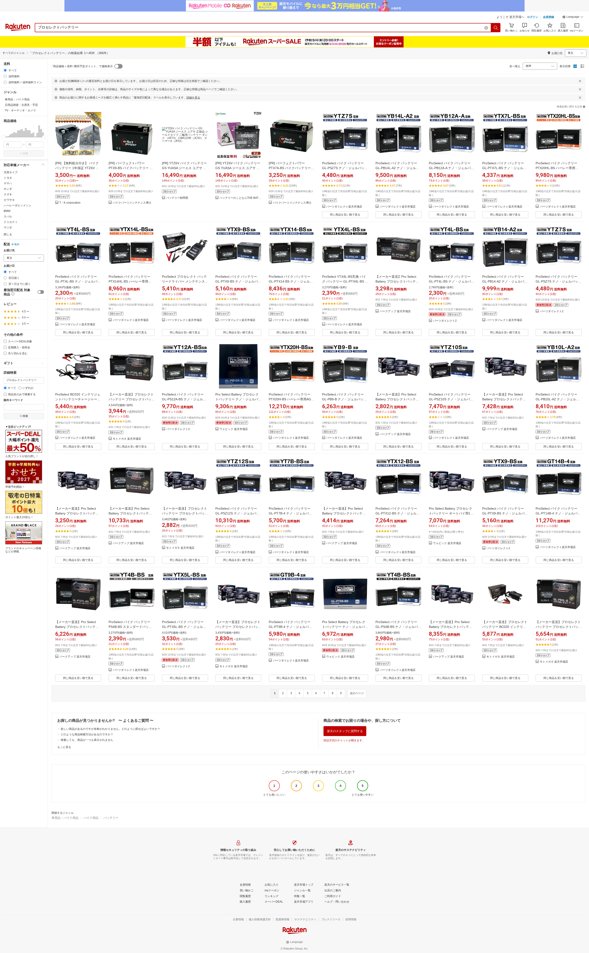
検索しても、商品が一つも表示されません (87, 740)
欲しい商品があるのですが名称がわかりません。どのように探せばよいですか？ (110, 729)
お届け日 (9, 265)
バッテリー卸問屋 (177, 197)
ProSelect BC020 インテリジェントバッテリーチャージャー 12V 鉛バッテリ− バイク (77, 399)
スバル (8, 216)
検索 (25, 153)
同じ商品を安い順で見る (345, 214)
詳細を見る (193, 97)
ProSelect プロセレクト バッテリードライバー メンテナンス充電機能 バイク (185, 281)
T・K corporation (70, 202)
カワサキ (9, 200)
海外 (17, 244)
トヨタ (8, 177)
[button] (572, 17)
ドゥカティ (10, 222)
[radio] (5, 70)
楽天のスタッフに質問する (345, 731)
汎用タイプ (10, 172)
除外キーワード (13, 400)
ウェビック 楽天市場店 (233, 429)
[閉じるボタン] (580, 81)
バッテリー (111, 818)
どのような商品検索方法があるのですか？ (87, 734)
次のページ (357, 693)
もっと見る (64, 747)
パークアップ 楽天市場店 (395, 311)
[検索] (495, 27)
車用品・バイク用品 (65, 818)
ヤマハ (8, 183)
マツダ (8, 227)
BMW (7, 211)
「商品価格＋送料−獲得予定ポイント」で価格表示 (81, 66)
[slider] (4, 137)
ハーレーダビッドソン (17, 205)
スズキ (8, 194)
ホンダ (8, 189)
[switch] (41, 292)
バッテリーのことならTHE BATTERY (240, 197)
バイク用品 (91, 818)
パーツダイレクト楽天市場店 (344, 206)
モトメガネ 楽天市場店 (127, 438)
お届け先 (9, 250)
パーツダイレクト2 (445, 320)
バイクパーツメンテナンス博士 (132, 202)
